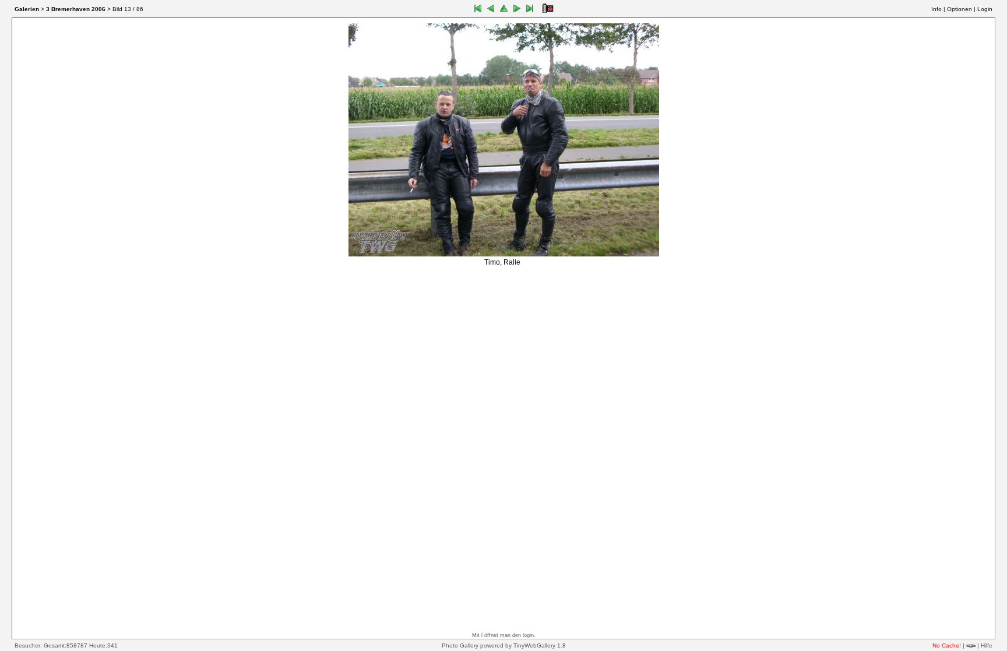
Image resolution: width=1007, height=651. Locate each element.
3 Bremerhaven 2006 (75, 9)
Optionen (959, 9)
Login (984, 9)
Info (936, 9)
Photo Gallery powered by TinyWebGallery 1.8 (504, 645)
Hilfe (986, 645)
